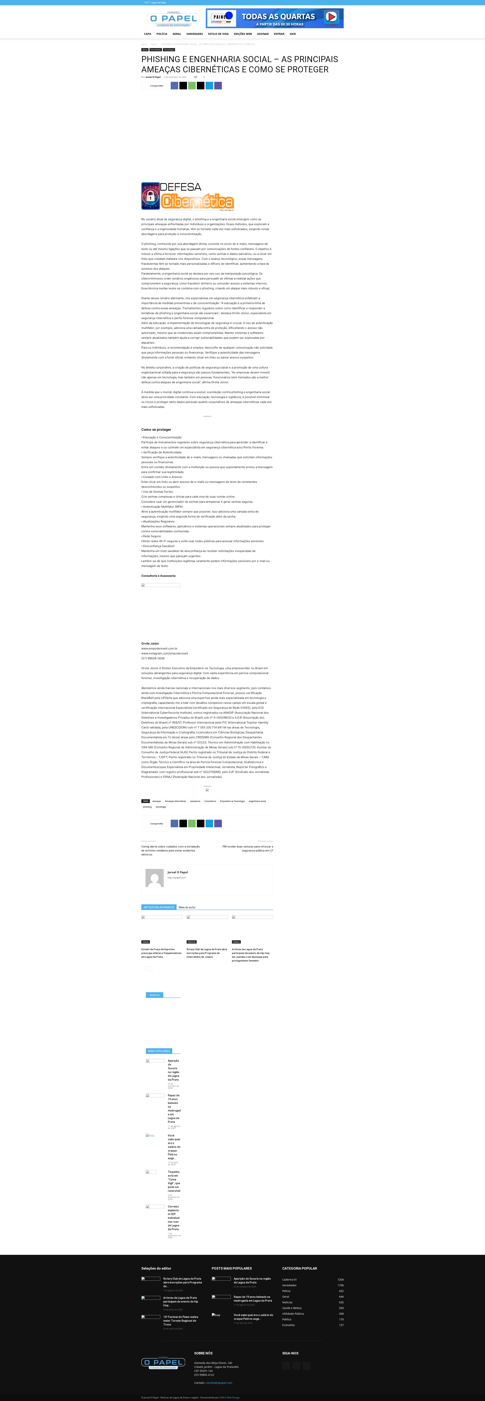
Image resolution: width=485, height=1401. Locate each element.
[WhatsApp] (192, 85)
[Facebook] (328, 2)
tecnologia (161, 806)
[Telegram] (209, 85)
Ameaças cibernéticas (175, 801)
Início (144, 44)
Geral (154, 44)
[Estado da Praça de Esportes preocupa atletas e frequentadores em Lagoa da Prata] (162, 929)
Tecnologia (169, 49)
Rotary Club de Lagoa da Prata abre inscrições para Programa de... (182, 1282)
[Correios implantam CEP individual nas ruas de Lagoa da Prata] (155, 1211)
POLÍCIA (161, 34)
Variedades (156, 49)
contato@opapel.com (219, 1383)
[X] (183, 85)
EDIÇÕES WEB (243, 34)
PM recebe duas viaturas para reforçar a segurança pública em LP (248, 848)
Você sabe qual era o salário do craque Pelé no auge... (174, 1147)
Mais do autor (187, 907)
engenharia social (257, 801)
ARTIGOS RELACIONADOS (159, 907)
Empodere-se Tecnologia (232, 801)
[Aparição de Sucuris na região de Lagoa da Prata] (155, 1065)
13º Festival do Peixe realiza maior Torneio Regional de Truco (180, 1320)
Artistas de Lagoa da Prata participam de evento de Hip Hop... (180, 1301)
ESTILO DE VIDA (218, 34)
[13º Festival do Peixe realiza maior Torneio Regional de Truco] (150, 1321)
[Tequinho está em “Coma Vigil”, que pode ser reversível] (151, 1176)
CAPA (147, 34)
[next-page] (149, 968)
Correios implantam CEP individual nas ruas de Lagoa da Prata (174, 1218)
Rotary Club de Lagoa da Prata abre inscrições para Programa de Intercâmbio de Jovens (207, 953)
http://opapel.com (177, 877)
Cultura (236, 942)
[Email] (200, 85)
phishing (147, 806)
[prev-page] (143, 968)
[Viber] (218, 85)
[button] (339, 34)
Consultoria (210, 801)
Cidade (145, 942)
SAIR (293, 34)
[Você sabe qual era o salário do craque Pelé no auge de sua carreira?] (155, 1140)
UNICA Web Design (229, 1397)
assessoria (195, 801)
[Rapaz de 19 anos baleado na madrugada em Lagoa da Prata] (155, 1100)
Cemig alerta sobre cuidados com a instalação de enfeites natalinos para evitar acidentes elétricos (170, 850)
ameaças (156, 801)
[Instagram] (334, 2)
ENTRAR (279, 34)
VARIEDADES (194, 34)
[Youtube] (341, 2)
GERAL (177, 34)
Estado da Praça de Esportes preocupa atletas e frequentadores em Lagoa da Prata (161, 953)
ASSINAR (263, 34)
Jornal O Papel (153, 77)
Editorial (192, 942)
